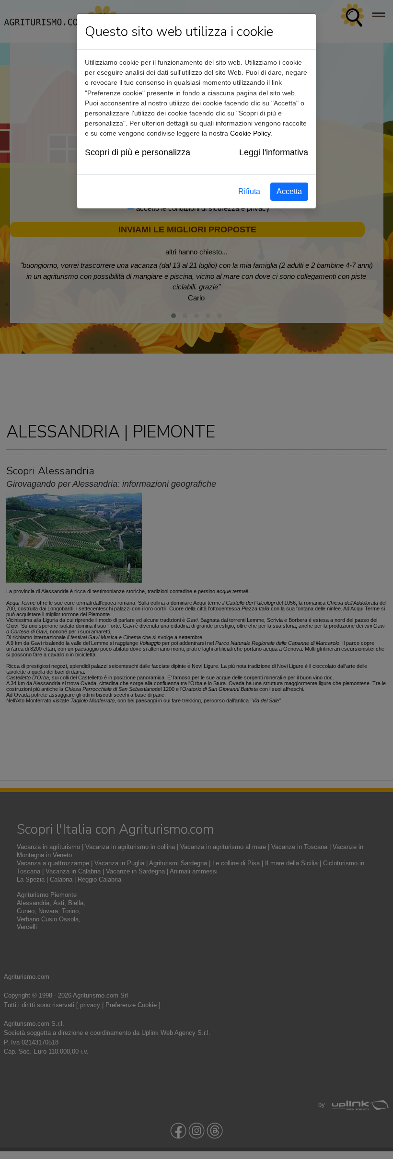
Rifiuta (249, 191)
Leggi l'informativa (273, 152)
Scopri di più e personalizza (137, 152)
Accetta (289, 191)
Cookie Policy (250, 133)
